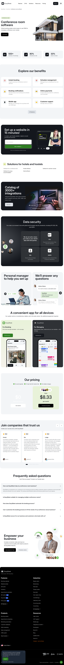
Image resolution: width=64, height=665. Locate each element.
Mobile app (35, 621)
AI (26, 3)
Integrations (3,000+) (38, 624)
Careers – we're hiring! (38, 641)
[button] (57, 425)
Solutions (31, 3)
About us (35, 638)
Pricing (44, 3)
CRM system (4, 632)
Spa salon (35, 592)
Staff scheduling (4, 627)
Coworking (35, 606)
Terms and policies (44, 662)
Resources (37, 3)
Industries (8, 9)
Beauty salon (36, 581)
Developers (36, 627)
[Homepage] (6, 3)
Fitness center (36, 589)
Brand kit (35, 630)
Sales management (5, 630)
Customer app (7, 335)
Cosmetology (36, 597)
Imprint (51, 662)
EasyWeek (3, 9)
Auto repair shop (37, 595)
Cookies (57, 662)
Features (20, 3)
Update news (36, 635)
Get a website (17, 146)
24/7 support (36, 619)
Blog (34, 632)
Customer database (5, 624)
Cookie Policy (5, 661)
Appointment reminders (6, 592)
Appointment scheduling (6, 619)
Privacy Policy (11, 661)
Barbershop (36, 584)
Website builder (4, 584)
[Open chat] (61, 662)
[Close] (24, 652)
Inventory (3, 589)
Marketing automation (6, 621)
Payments (4, 597)
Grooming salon (37, 603)
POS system (5, 600)
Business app (38, 335)
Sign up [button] (55, 3)
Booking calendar (5, 581)
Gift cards (3, 586)
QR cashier (4, 595)
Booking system (4, 616)
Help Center (36, 616)
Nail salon (35, 586)
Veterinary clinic (37, 600)
